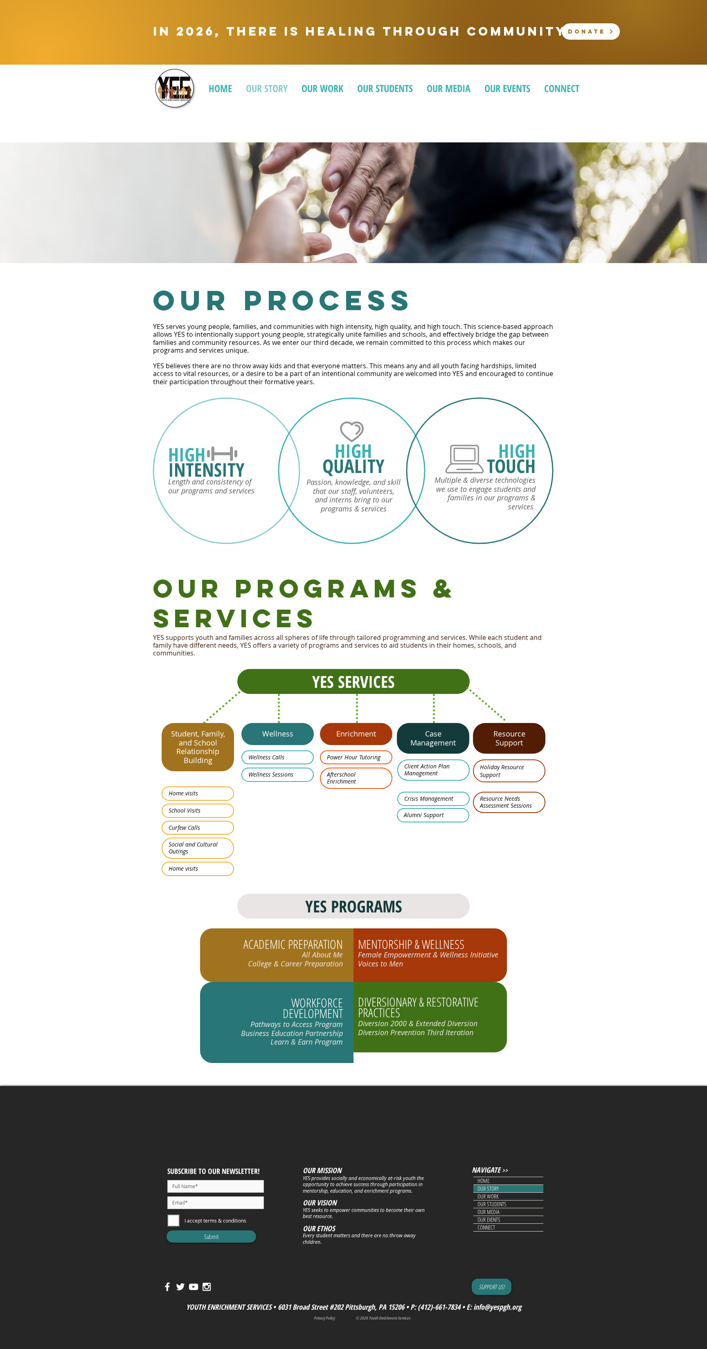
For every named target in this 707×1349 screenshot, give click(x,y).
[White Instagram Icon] (206, 1287)
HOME (483, 1181)
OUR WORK (488, 1196)
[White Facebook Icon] (167, 1287)
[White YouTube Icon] (193, 1287)
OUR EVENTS (488, 1219)
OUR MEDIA (488, 1212)
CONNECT (486, 1227)
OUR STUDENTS (492, 1204)
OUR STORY (488, 1188)
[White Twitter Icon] (180, 1287)
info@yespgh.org (497, 1307)
